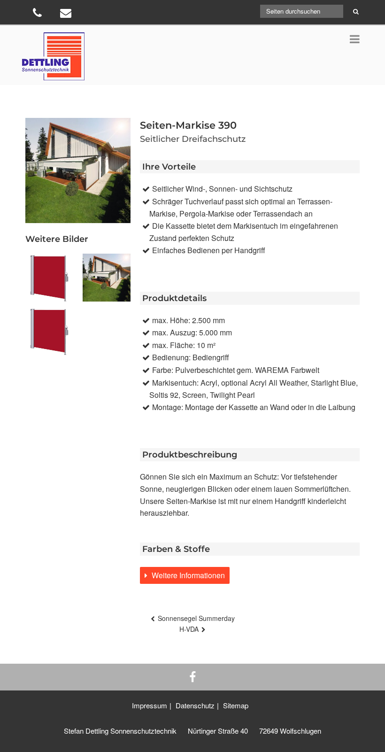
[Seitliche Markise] (49, 278)
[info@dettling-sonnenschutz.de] (67, 14)
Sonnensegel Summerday (196, 618)
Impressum (149, 705)
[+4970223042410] (38, 14)
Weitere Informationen (187, 575)
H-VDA (189, 629)
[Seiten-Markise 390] (106, 278)
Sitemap (235, 705)
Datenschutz (195, 705)
